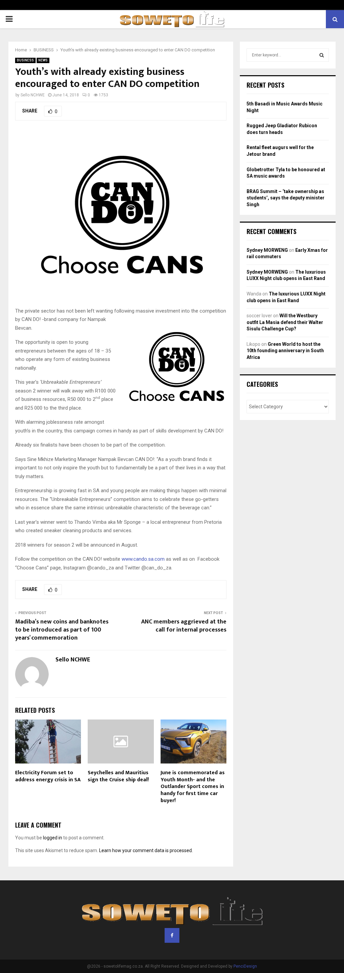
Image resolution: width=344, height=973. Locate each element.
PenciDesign (245, 966)
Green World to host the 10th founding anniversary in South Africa (285, 350)
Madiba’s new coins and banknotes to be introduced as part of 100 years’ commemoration (62, 630)
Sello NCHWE (32, 95)
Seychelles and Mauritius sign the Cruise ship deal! (118, 776)
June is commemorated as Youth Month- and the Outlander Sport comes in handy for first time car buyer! (193, 786)
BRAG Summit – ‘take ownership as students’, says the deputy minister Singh (286, 198)
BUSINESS (25, 60)
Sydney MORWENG (267, 250)
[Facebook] (172, 935)
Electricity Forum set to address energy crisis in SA (48, 776)
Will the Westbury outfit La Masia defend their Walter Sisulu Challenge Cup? (285, 322)
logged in (52, 837)
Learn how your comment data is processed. (146, 850)
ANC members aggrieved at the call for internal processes (183, 626)
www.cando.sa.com (143, 559)
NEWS (43, 60)
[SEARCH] (321, 55)
